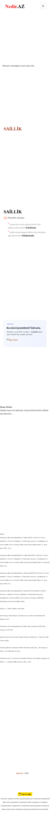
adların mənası (4, 790)
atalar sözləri (4, 787)
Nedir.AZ (19, 773)
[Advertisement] (25, 38)
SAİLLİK (13, 128)
